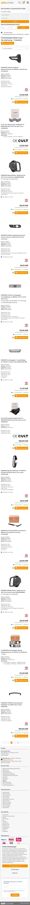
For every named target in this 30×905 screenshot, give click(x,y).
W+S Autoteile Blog (7, 782)
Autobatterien (6, 814)
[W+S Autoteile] (7, 2)
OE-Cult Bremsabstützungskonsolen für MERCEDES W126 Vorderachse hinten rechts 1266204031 (13, 420)
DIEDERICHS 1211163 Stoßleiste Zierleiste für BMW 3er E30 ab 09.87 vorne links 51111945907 (13, 532)
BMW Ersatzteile (6, 793)
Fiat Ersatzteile (6, 796)
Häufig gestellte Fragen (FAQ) (9, 774)
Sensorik (4, 829)
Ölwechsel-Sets (6, 824)
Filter (4, 820)
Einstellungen (15, 869)
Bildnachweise (6, 769)
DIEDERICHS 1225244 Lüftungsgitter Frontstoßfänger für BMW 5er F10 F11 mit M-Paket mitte (13, 296)
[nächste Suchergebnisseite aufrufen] (20, 743)
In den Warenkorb (22, 102)
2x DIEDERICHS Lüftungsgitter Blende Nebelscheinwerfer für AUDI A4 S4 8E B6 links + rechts (14, 652)
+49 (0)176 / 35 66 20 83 (15, 758)
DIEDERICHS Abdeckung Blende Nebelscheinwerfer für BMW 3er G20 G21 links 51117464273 (14, 69)
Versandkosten (25, 96)
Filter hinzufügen (8, 43)
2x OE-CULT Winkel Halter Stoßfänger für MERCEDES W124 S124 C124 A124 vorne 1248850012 (12, 126)
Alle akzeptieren (16, 866)
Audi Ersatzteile (6, 792)
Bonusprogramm (6, 771)
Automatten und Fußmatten (9, 816)
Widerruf (5, 780)
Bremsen (4, 817)
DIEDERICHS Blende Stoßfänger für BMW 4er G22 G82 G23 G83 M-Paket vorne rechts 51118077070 (13, 472)
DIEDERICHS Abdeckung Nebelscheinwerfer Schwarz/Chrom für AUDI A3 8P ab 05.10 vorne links (13, 237)
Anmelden (15, 895)
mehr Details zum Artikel (7, 196)
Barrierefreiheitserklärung (8, 785)
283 (18, 742)
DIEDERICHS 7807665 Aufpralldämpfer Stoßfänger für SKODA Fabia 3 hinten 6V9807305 (12, 704)
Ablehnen (15, 873)
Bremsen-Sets (6, 818)
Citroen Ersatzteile (7, 795)
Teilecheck (5, 779)
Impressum (5, 776)
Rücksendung (5, 778)
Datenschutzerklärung (7, 772)
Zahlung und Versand (7, 783)
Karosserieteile (8, 32)
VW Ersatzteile (6, 807)
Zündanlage (5, 831)
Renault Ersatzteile (7, 803)
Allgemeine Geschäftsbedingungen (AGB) (11, 768)
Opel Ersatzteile (6, 800)
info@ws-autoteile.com (8, 759)
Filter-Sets (5, 821)
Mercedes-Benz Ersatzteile (8, 799)
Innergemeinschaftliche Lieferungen (10, 775)
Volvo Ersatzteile (6, 806)
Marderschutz (6, 823)
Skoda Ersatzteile (6, 804)
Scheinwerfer (5, 828)
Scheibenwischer (6, 827)
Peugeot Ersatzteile (7, 801)
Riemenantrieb (6, 825)
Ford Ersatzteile (6, 797)
